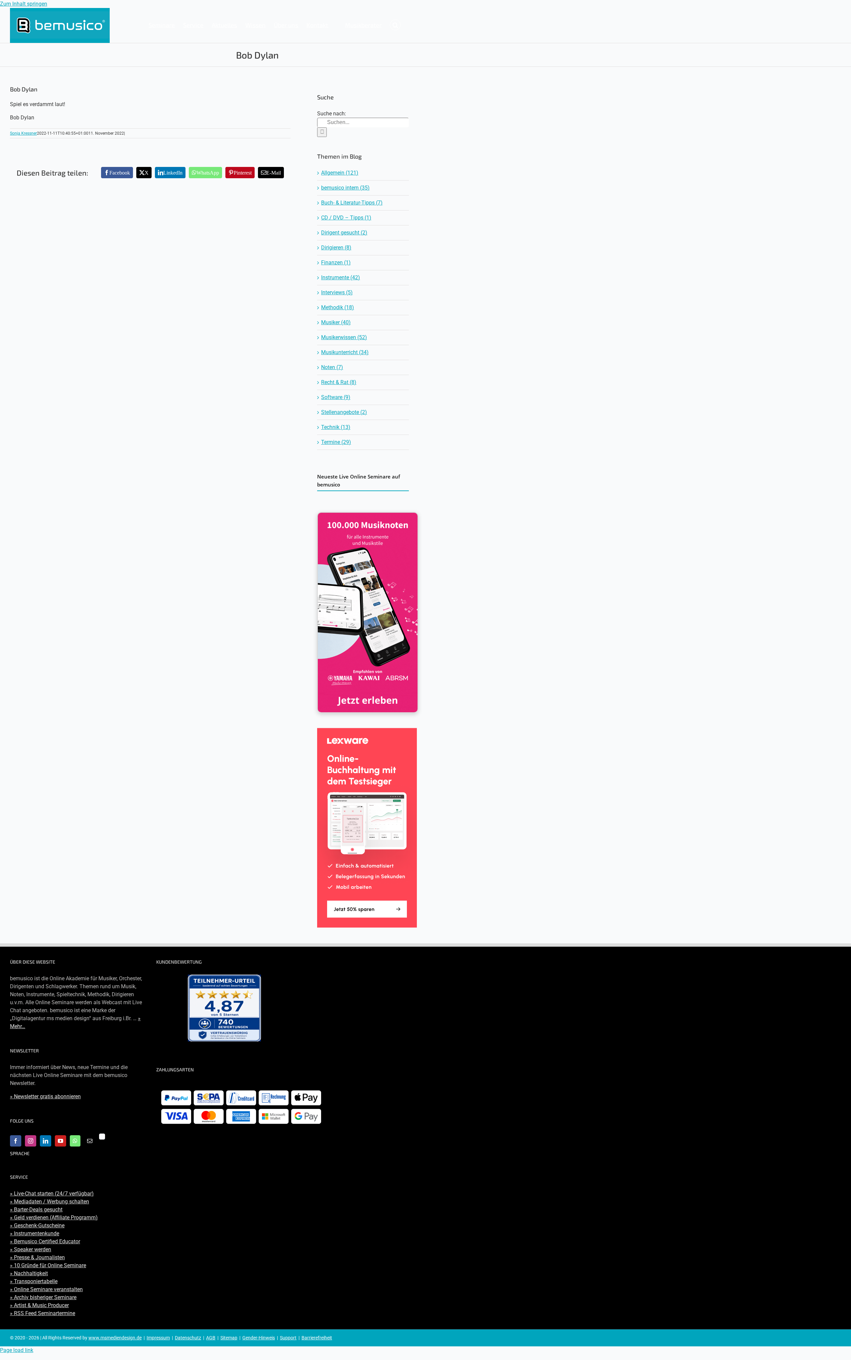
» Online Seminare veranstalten (46, 1289)
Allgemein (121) (339, 173)
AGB (210, 1337)
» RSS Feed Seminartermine (42, 1313)
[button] (395, 25)
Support (288, 1337)
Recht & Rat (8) (338, 382)
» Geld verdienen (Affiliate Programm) (54, 1217)
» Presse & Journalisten (37, 1257)
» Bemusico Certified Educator (45, 1241)
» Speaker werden (30, 1249)
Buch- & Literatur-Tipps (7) (352, 203)
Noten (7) (332, 367)
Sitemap (228, 1337)
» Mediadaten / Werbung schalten (49, 1201)
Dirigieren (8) (336, 247)
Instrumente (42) (340, 277)
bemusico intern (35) (345, 188)
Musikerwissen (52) (344, 337)
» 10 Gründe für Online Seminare (48, 1265)
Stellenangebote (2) (344, 412)
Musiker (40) (336, 322)
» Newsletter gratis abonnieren (45, 1096)
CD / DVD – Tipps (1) (346, 217)
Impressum (158, 1337)
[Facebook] (15, 1141)
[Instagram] (30, 1141)
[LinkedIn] (45, 1141)
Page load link (16, 1350)
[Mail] (89, 1141)
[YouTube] (60, 1141)
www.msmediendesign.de (115, 1337)
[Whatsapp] (75, 1141)
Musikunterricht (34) (345, 352)
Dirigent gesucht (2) (344, 232)
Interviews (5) (337, 292)
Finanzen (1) (336, 262)
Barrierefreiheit (317, 1337)
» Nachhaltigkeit (29, 1273)
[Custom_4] (102, 1137)
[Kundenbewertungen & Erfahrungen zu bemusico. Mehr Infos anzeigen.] (224, 1008)
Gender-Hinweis (258, 1337)
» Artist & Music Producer (39, 1305)
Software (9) (335, 397)
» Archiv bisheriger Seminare (43, 1297)
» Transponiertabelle (34, 1281)
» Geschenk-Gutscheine (37, 1225)
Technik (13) (335, 427)
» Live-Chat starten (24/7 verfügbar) (52, 1193)
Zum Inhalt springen (23, 4)
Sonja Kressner (23, 133)
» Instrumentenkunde (34, 1233)
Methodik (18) (337, 307)
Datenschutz (188, 1337)
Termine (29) (336, 442)
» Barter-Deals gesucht (36, 1209)
